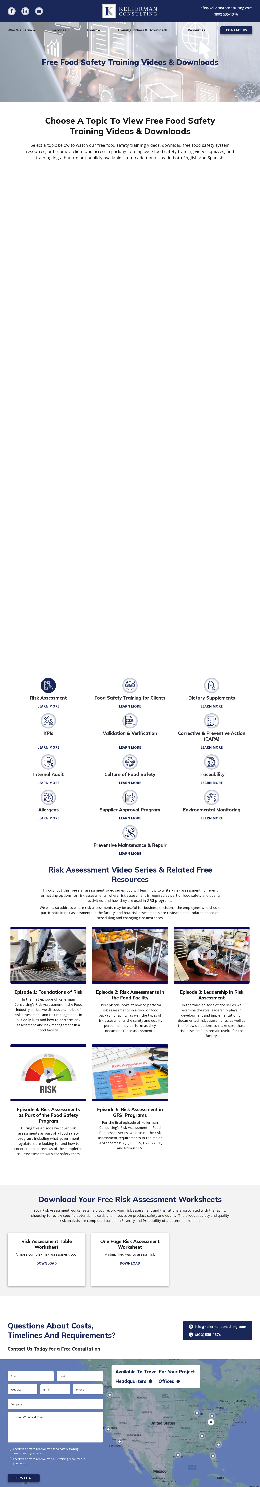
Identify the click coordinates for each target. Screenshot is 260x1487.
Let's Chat (23, 1478)
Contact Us (236, 30)
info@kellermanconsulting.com (225, 8)
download (46, 1263)
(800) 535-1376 (226, 14)
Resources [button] (196, 30)
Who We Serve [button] (20, 30)
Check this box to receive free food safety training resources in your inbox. (46, 1451)
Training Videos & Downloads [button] (142, 30)
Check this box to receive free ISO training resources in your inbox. (49, 1461)
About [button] (91, 30)
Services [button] (59, 30)
